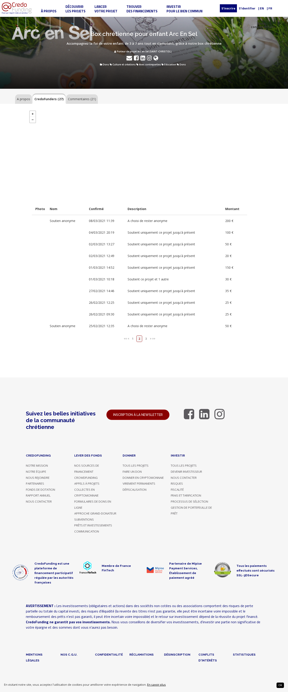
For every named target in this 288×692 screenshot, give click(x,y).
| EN (261, 8)
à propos (48, 11)
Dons (106, 64)
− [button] (33, 120)
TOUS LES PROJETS (135, 466)
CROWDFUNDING (86, 478)
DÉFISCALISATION (134, 490)
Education (170, 64)
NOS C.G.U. (69, 654)
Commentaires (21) (82, 99)
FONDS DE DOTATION (40, 490)
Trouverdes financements (142, 9)
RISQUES (177, 483)
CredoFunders (49, 99)
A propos (23, 99)
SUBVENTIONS (84, 519)
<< (125, 339)
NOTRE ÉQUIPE (36, 472)
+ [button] (33, 114)
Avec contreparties (150, 64)
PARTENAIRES (35, 483)
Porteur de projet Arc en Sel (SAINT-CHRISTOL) (143, 51)
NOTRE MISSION (37, 466)
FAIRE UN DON (132, 472)
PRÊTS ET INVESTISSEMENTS (93, 525)
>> (153, 339)
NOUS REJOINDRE (38, 478)
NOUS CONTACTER (39, 501)
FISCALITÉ (177, 490)
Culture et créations (124, 64)
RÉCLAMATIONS (141, 654)
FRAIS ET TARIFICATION (186, 495)
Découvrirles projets (75, 9)
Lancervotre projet (105, 9)
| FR (269, 8)
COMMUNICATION (86, 531)
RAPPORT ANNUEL (38, 495)
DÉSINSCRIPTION (177, 654)
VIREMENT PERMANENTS (139, 483)
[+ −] (139, 153)
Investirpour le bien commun (184, 9)
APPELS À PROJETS (86, 483)
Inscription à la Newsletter (138, 415)
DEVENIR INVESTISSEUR (186, 472)
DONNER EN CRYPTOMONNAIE (143, 478)
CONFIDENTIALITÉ (109, 654)
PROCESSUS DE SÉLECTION (189, 501)
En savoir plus (156, 685)
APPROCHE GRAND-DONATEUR (95, 513)
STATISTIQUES (244, 654)
